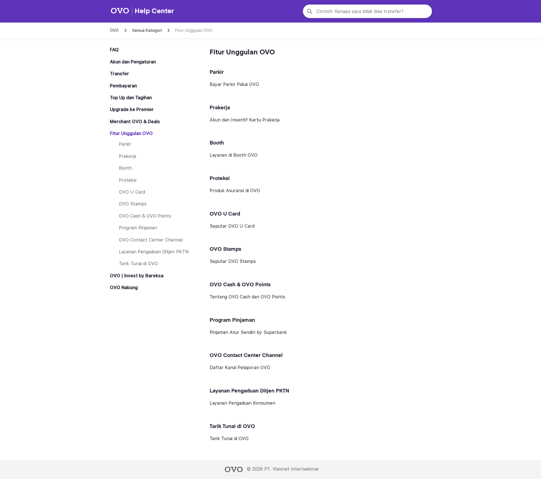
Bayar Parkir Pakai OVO (234, 84)
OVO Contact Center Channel (151, 239)
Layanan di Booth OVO (234, 155)
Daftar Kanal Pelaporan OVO (240, 367)
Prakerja (127, 156)
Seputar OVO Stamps (233, 261)
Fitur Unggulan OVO (131, 133)
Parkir (125, 144)
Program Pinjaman (138, 227)
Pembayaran (123, 85)
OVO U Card (132, 192)
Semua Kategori (147, 30)
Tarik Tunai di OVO (138, 263)
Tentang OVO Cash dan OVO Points (247, 297)
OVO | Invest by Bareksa (136, 275)
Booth (125, 168)
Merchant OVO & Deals (135, 121)
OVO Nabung (124, 287)
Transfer (119, 73)
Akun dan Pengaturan (133, 61)
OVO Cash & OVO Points (145, 215)
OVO (114, 30)
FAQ (114, 49)
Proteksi (127, 180)
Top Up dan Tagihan (131, 97)
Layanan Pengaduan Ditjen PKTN (154, 251)
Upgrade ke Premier (132, 109)
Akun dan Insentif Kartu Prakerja (245, 120)
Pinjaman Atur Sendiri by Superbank (248, 332)
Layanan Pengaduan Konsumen (242, 403)
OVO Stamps (133, 204)
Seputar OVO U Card (232, 226)
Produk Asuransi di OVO (235, 190)
